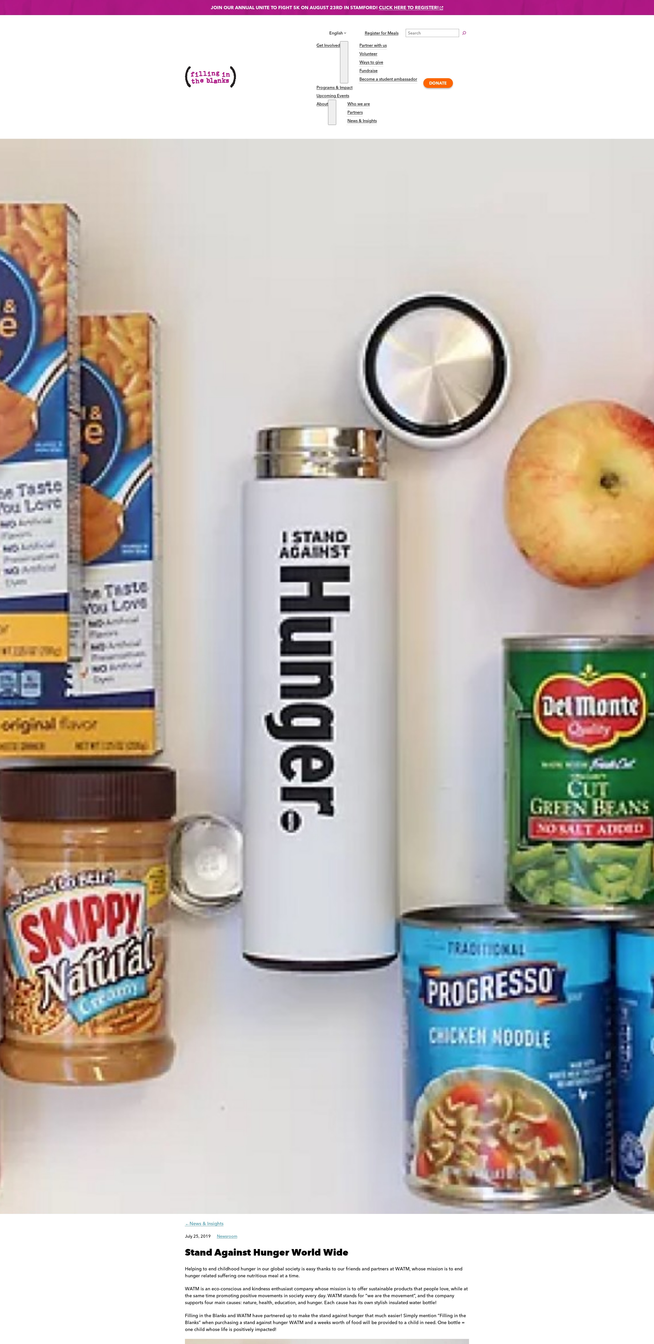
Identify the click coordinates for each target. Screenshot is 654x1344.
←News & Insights (204, 1223)
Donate (438, 83)
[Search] (464, 33)
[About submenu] (332, 112)
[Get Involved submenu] (344, 62)
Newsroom (227, 1236)
